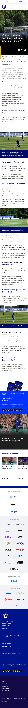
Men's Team (5, 447)
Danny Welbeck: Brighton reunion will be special (9, 467)
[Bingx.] (19, 2)
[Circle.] (8, 2)
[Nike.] (14, 2)
